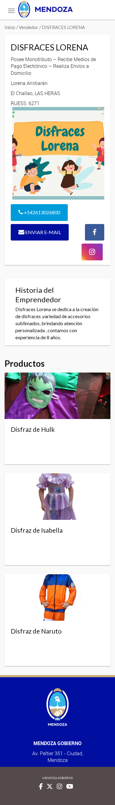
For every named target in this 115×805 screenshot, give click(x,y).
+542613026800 (41, 212)
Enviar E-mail (42, 232)
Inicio (10, 27)
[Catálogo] (57, 9)
